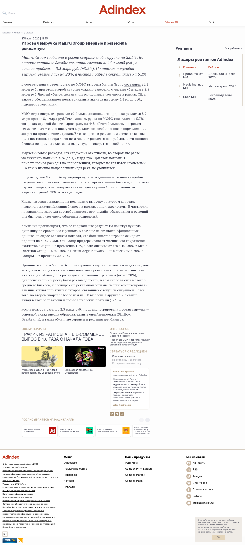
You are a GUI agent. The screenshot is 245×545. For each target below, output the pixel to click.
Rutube (197, 496)
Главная (6, 32)
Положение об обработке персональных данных (26, 500)
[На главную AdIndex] (122, 9)
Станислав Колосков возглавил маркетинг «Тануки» (127, 334)
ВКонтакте (200, 482)
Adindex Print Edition (138, 468)
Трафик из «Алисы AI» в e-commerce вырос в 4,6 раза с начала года (63, 337)
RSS (195, 469)
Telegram (198, 476)
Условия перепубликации (14, 467)
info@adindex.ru (203, 502)
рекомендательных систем (211, 532)
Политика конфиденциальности (17, 494)
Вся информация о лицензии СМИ (18, 490)
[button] (147, 420)
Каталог (69, 480)
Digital (29, 32)
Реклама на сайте (75, 468)
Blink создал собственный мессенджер (79, 371)
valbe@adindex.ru (122, 405)
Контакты (199, 462)
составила (132, 84)
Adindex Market (135, 474)
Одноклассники (203, 489)
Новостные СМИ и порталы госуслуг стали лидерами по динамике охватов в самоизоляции (130, 342)
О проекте (70, 462)
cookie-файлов (220, 527)
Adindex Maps (133, 480)
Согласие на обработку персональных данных (25, 504)
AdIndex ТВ (171, 22)
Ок (218, 537)
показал (74, 235)
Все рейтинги (233, 48)
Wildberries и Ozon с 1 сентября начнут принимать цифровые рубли (41, 371)
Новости (18, 32)
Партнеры (70, 474)
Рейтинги (131, 462)
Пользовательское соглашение (17, 497)
